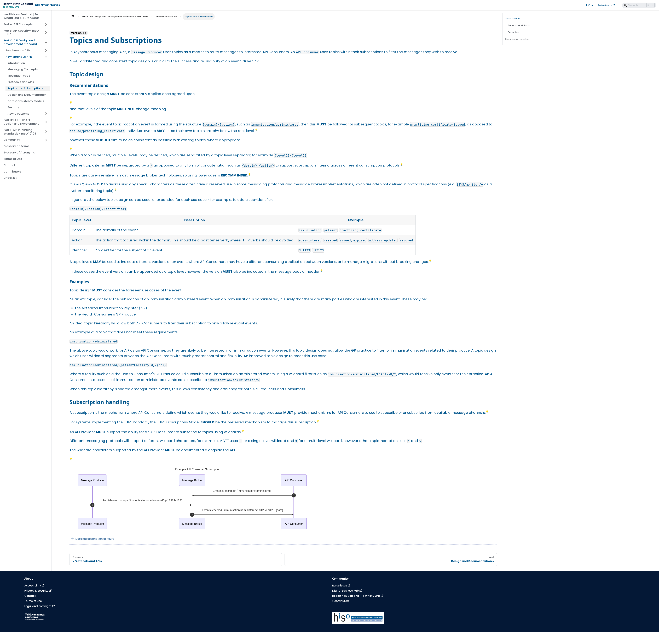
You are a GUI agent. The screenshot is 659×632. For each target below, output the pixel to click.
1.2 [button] (588, 5)
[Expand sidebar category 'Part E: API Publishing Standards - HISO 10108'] (46, 132)
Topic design (512, 18)
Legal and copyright (37, 606)
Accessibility (32, 585)
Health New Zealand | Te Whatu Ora (356, 596)
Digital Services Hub (345, 590)
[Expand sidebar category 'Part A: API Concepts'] (46, 24)
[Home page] (73, 16)
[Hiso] (483, 618)
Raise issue (605, 5)
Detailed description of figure (94, 539)
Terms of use (33, 601)
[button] (26, 50)
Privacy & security (36, 590)
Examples (513, 32)
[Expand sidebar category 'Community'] (46, 140)
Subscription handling (517, 39)
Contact (30, 596)
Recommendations (519, 25)
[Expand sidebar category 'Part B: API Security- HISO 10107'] (46, 32)
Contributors (341, 601)
